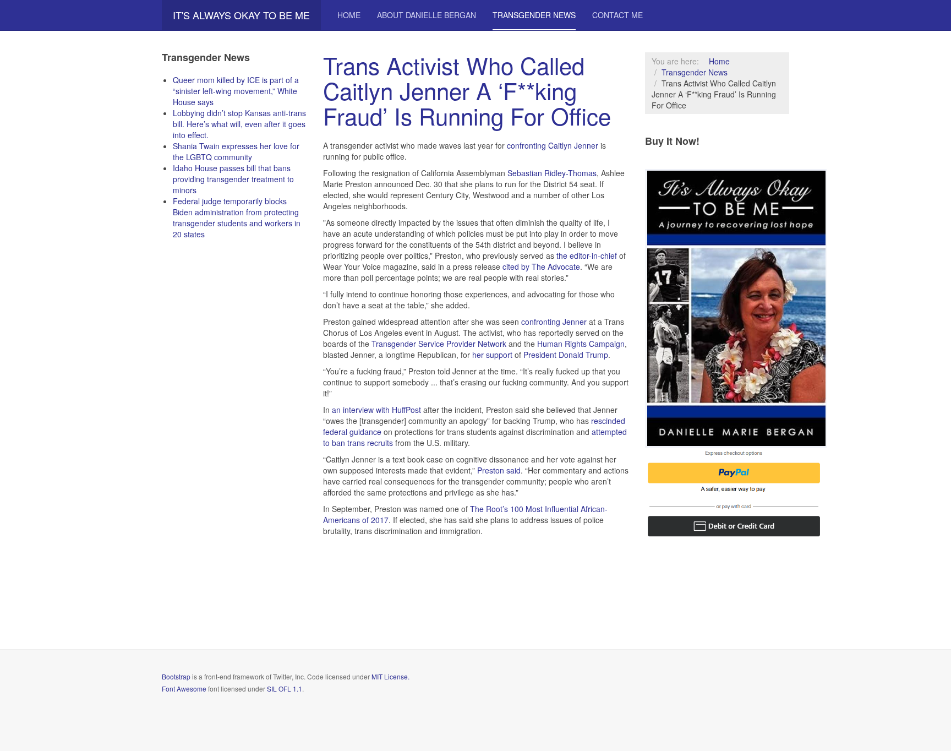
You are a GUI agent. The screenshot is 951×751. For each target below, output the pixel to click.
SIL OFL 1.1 (284, 688)
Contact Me (617, 14)
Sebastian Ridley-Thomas (552, 172)
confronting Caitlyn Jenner (552, 145)
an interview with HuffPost (376, 409)
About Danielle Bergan (426, 14)
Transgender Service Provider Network (438, 343)
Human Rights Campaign (581, 343)
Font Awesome (184, 688)
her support (492, 354)
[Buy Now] (736, 306)
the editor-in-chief (586, 255)
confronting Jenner (554, 321)
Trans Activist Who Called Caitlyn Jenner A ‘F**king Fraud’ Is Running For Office (467, 90)
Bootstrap (176, 676)
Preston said (499, 470)
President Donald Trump (565, 354)
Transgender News (534, 14)
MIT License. (390, 676)
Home (348, 14)
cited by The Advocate (541, 266)
